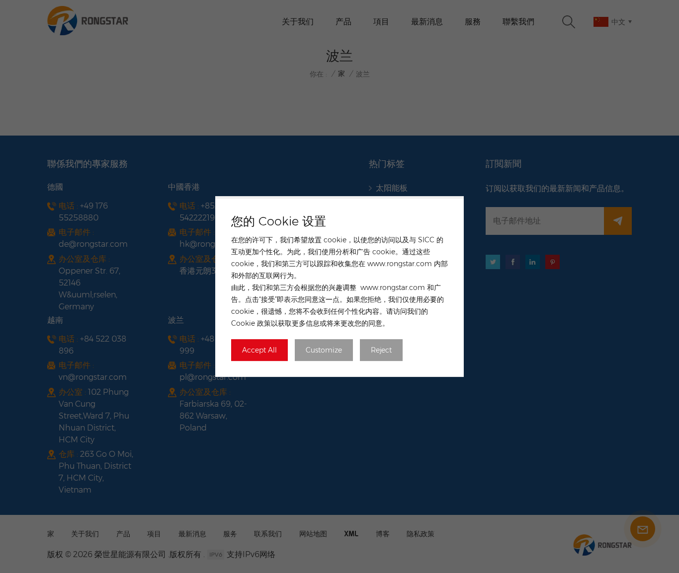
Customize (324, 350)
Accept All (259, 350)
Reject (381, 350)
